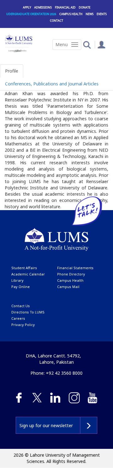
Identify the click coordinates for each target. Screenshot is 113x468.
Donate (84, 7)
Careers (18, 318)
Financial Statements (75, 267)
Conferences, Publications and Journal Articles (52, 84)
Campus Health (71, 14)
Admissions (43, 7)
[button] (86, 44)
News (90, 14)
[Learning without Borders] (17, 49)
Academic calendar (28, 274)
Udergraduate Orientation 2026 (31, 14)
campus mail (68, 286)
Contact (56, 21)
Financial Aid (65, 7)
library (17, 280)
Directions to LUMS (28, 312)
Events (102, 14)
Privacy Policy (23, 324)
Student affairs (24, 267)
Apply (27, 7)
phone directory (71, 274)
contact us (20, 305)
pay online (20, 286)
